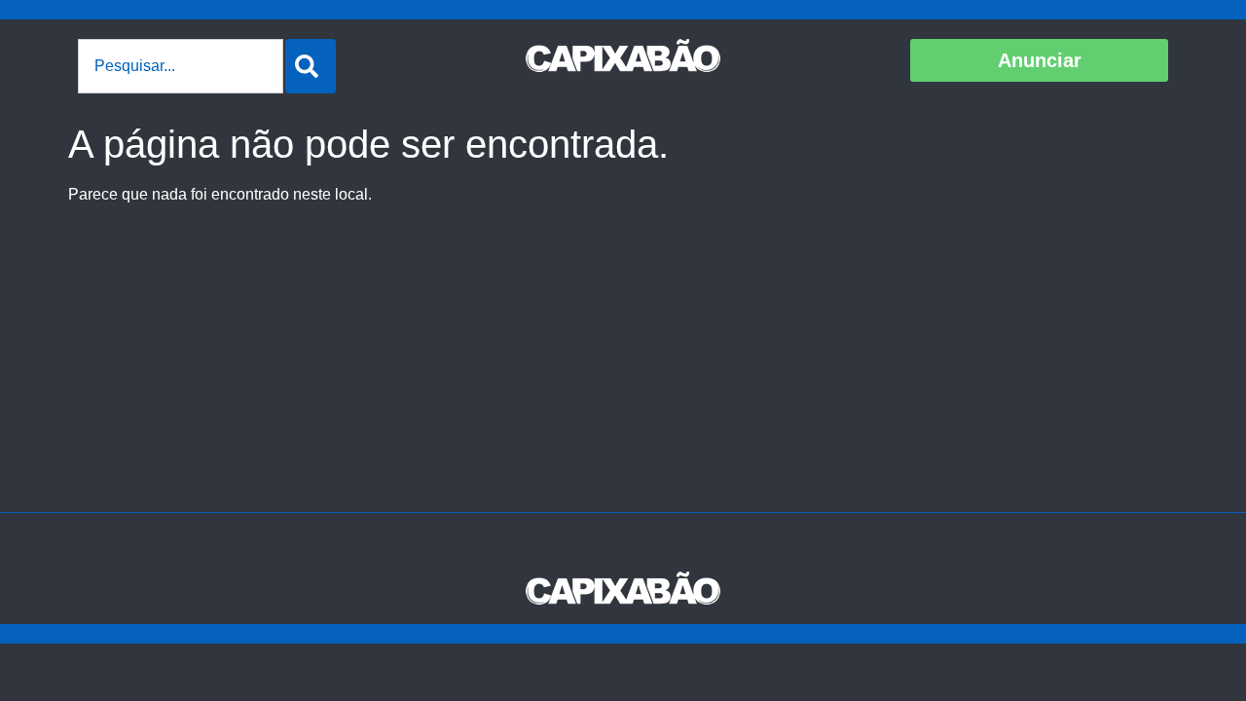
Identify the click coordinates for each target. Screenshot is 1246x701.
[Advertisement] (623, 366)
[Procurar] (310, 66)
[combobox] (180, 66)
